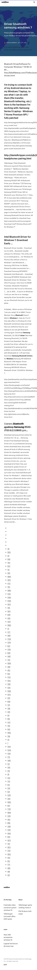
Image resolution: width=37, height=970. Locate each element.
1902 (9, 733)
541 (8, 792)
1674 (9, 604)
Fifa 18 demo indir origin (25, 912)
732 (8, 781)
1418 (8, 816)
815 (8, 861)
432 (8, 857)
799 (8, 708)
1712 (8, 583)
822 (8, 674)
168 (8, 871)
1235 (9, 795)
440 (8, 799)
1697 (9, 635)
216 (8, 771)
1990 (9, 590)
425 (8, 712)
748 (8, 736)
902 (8, 837)
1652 (9, 854)
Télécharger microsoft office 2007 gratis (9, 916)
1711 (8, 864)
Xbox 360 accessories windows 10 (8, 937)
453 (8, 819)
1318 (8, 830)
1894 (9, 576)
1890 (9, 625)
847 (8, 805)
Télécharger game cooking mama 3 (25, 906)
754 (8, 660)
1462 (9, 760)
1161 (8, 767)
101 (8, 764)
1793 (9, 649)
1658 (9, 663)
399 (8, 667)
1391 (8, 684)
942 (8, 729)
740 (8, 563)
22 (8, 628)
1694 (9, 802)
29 (8, 556)
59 (8, 715)
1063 (9, 597)
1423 (9, 746)
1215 (8, 687)
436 (8, 618)
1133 (8, 677)
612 (8, 785)
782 (8, 587)
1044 (9, 750)
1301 (9, 621)
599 (8, 559)
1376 (9, 642)
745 (8, 608)
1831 (8, 611)
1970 (9, 580)
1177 (8, 632)
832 (8, 646)
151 (8, 569)
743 (8, 844)
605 (8, 701)
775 (8, 757)
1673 (9, 840)
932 (8, 566)
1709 (9, 639)
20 (8, 739)
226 (8, 698)
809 (8, 653)
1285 (9, 826)
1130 (9, 594)
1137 (8, 722)
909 (8, 615)
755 (8, 726)
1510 (9, 681)
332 (8, 778)
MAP (5, 964)
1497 (9, 656)
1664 (9, 812)
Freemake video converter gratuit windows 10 (10, 907)
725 (8, 705)
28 (8, 774)
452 (8, 670)
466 (8, 868)
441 (8, 875)
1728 (9, 809)
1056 (9, 601)
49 (8, 549)
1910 (9, 552)
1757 (8, 851)
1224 (8, 753)
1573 (9, 694)
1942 (9, 833)
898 (8, 823)
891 (8, 719)
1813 (8, 847)
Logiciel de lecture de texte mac (11, 944)
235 (8, 788)
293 (8, 573)
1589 (9, 691)
